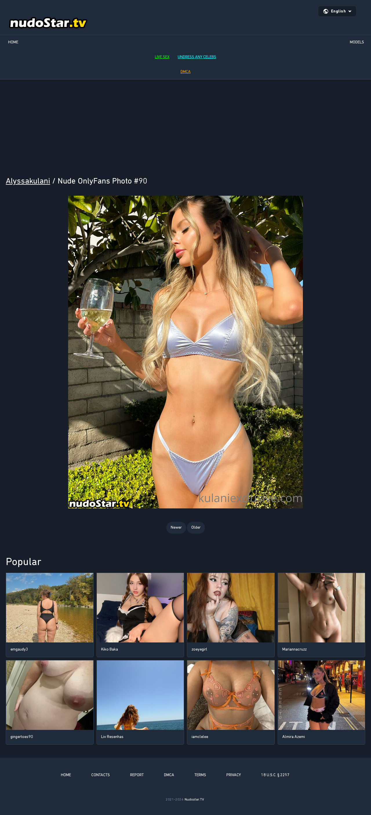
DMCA (186, 71)
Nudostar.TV (194, 799)
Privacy (233, 774)
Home (13, 42)
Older (196, 527)
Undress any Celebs (197, 56)
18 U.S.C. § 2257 (275, 774)
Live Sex (162, 56)
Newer (176, 527)
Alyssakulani (28, 181)
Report (137, 774)
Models (357, 42)
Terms (200, 774)
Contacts (100, 774)
